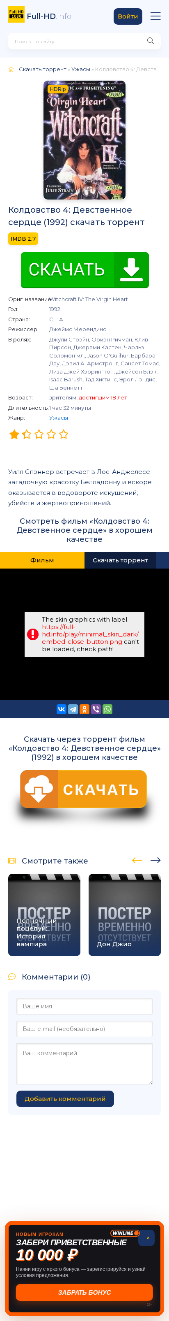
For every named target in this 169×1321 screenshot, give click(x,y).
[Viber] (96, 709)
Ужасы (58, 417)
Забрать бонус (84, 1292)
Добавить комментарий (65, 1099)
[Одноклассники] (84, 709)
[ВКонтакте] (61, 709)
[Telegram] (73, 709)
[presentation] (137, 859)
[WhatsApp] (107, 709)
